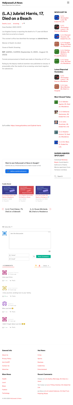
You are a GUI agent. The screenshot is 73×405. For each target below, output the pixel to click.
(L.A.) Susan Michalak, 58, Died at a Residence (38, 210)
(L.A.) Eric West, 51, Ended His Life (64, 144)
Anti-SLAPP (6, 362)
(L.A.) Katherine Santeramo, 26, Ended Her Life (64, 114)
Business (40, 362)
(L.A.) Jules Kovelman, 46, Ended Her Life (64, 124)
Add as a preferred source (18, 171)
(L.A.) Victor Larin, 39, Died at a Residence (66, 61)
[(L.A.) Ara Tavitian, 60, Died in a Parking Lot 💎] (43, 190)
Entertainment (42, 369)
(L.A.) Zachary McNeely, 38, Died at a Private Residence (62, 53)
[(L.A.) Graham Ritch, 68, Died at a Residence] (9, 190)
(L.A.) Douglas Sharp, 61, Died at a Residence (66, 44)
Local (9, 23)
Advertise (5, 369)
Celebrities (41, 366)
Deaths (4, 23)
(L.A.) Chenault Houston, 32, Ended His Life (66, 37)
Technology (6, 393)
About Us (5, 355)
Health (4, 379)
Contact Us (5, 366)
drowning (16, 23)
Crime (39, 355)
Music (4, 386)
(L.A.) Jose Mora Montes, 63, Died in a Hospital (62, 88)
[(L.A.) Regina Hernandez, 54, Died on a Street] (26, 190)
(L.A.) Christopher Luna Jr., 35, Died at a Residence (61, 28)
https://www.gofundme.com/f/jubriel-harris (26, 125)
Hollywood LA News (15, 398)
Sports (40, 358)
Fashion (4, 389)
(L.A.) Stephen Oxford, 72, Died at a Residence (64, 134)
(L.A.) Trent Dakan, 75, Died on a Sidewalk (14, 210)
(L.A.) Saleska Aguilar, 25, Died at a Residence (64, 104)
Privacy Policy (6, 358)
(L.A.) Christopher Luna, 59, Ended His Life (61, 18)
